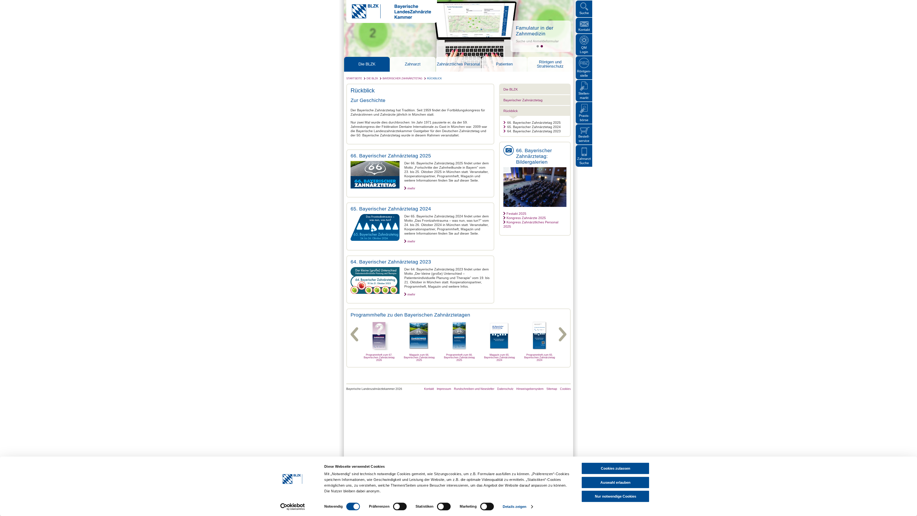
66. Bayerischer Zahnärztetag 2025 (534, 122)
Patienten (504, 64)
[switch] (400, 506)
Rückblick (434, 78)
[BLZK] (388, 18)
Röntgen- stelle (584, 73)
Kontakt (584, 30)
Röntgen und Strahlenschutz (550, 64)
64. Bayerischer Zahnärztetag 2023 (534, 131)
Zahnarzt (413, 64)
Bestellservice (584, 138)
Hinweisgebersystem (530, 389)
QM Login (584, 50)
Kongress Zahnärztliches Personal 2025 (530, 224)
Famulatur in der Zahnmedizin (534, 30)
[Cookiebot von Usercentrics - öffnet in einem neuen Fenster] (293, 506)
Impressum (444, 389)
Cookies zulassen (615, 468)
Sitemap (551, 389)
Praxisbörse (584, 118)
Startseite (354, 78)
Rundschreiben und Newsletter (474, 389)
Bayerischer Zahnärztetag (402, 78)
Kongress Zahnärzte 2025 (526, 218)
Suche (584, 13)
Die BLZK (366, 64)
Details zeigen (514, 507)
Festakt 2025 (516, 213)
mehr (411, 188)
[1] (537, 46)
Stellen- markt (584, 95)
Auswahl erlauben (615, 482)
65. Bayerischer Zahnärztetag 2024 (534, 127)
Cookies (565, 389)
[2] (541, 46)
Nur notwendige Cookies (615, 496)
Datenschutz (505, 389)
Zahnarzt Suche (584, 161)
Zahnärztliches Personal (458, 64)
